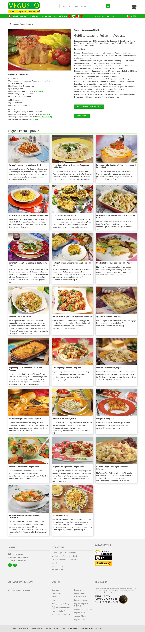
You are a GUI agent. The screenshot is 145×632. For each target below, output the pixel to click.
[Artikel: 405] (45, 114)
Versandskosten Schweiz (21, 582)
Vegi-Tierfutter (60, 16)
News (54, 597)
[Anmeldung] (127, 16)
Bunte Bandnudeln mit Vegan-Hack (24, 466)
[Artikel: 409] (33, 119)
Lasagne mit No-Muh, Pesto (64, 215)
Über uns (55, 590)
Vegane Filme (79, 619)
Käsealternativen (19, 16)
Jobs (54, 600)
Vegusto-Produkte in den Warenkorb (89, 106)
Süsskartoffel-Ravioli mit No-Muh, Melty (114, 263)
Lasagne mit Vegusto (105, 418)
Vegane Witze (79, 612)
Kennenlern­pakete (82, 600)
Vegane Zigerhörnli (60, 515)
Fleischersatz (34, 16)
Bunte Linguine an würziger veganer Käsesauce (24, 516)
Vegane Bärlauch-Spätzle (20, 316)
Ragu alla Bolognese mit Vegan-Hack (68, 466)
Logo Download (58, 566)
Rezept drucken (81, 116)
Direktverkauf (80, 597)
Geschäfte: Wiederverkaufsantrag (65, 559)
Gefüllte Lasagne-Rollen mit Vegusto (25, 418)
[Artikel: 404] (38, 91)
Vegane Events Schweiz (83, 609)
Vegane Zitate (80, 616)
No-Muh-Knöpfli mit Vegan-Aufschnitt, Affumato (113, 467)
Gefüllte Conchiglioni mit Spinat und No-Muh (72, 316)
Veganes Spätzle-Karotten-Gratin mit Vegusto (25, 368)
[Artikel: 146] (46, 117)
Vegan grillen (79, 593)
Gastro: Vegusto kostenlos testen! (65, 553)
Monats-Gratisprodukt (61, 614)
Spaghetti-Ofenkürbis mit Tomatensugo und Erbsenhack (116, 166)
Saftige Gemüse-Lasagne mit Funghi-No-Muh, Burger (72, 264)
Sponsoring (101, 582)
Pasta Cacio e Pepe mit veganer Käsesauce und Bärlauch (70, 166)
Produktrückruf (58, 611)
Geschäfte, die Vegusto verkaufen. (65, 556)
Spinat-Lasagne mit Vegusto (108, 316)
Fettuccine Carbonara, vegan (109, 367)
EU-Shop (110, 16)
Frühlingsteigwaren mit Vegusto (66, 367)
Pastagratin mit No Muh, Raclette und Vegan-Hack (115, 216)
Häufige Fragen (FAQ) (60, 603)
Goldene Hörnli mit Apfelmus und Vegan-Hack (28, 215)
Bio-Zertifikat (57, 570)
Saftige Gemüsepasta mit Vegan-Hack (25, 165)
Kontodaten (56, 593)
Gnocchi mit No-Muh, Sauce (64, 418)
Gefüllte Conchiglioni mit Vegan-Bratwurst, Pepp (28, 264)
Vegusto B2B (58, 547)
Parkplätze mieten (62, 607)
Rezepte (77, 590)
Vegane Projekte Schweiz (81, 604)
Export (54, 563)
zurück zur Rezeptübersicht (22, 24)
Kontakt (12, 547)
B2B (103, 16)
